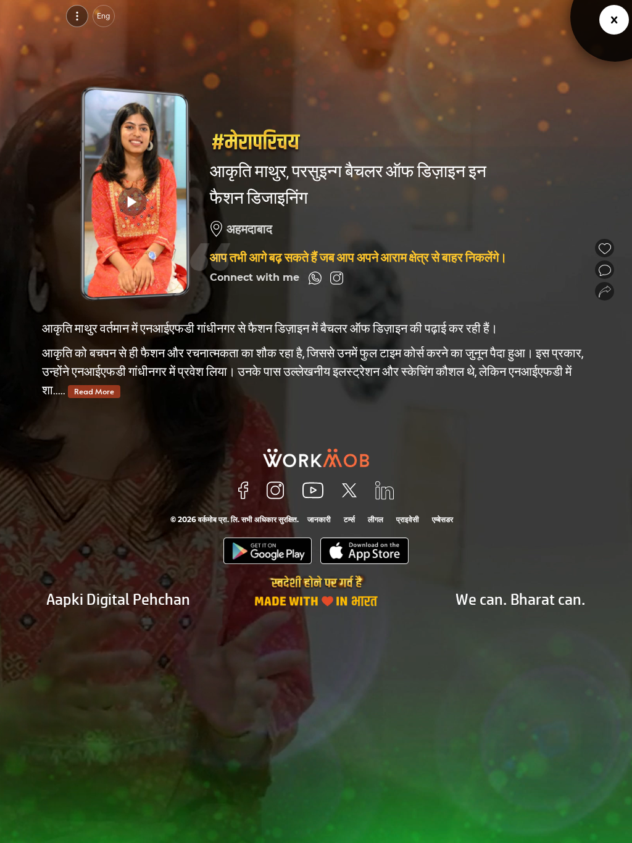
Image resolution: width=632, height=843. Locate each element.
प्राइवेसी (407, 519)
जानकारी (319, 519)
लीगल (375, 519)
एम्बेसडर (442, 519)
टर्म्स (349, 519)
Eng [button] (103, 15)
